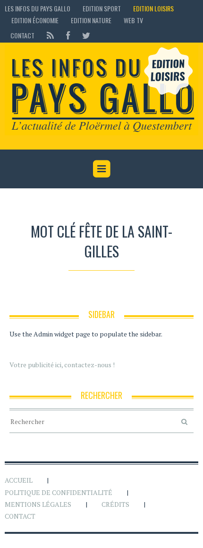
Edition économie (35, 20)
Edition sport (102, 8)
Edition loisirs (153, 8)
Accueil (19, 480)
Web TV (133, 20)
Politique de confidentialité (58, 492)
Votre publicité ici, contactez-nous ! (62, 364)
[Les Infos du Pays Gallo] (101, 90)
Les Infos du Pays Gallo (37, 8)
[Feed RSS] (50, 35)
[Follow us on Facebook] (68, 35)
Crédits (115, 504)
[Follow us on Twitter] (83, 35)
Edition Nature (91, 20)
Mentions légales (38, 504)
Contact (22, 35)
